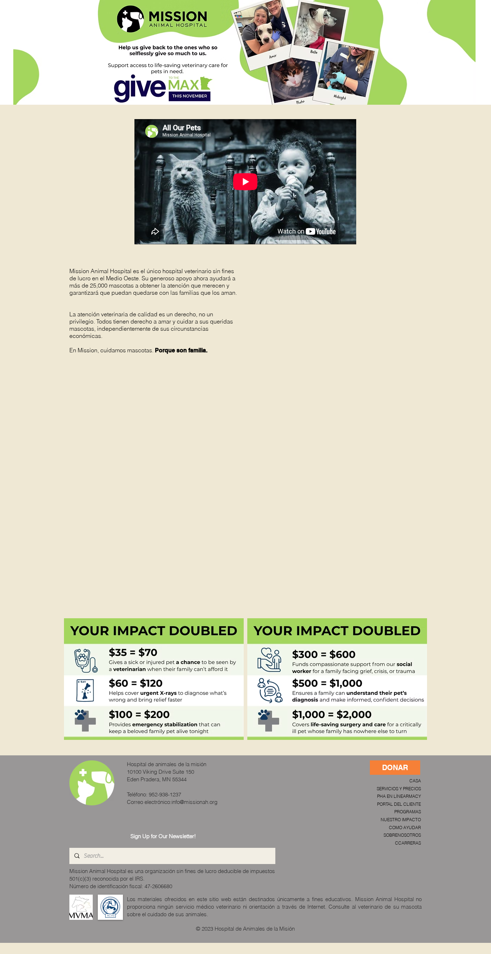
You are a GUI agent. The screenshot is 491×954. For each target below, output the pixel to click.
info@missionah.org (194, 802)
